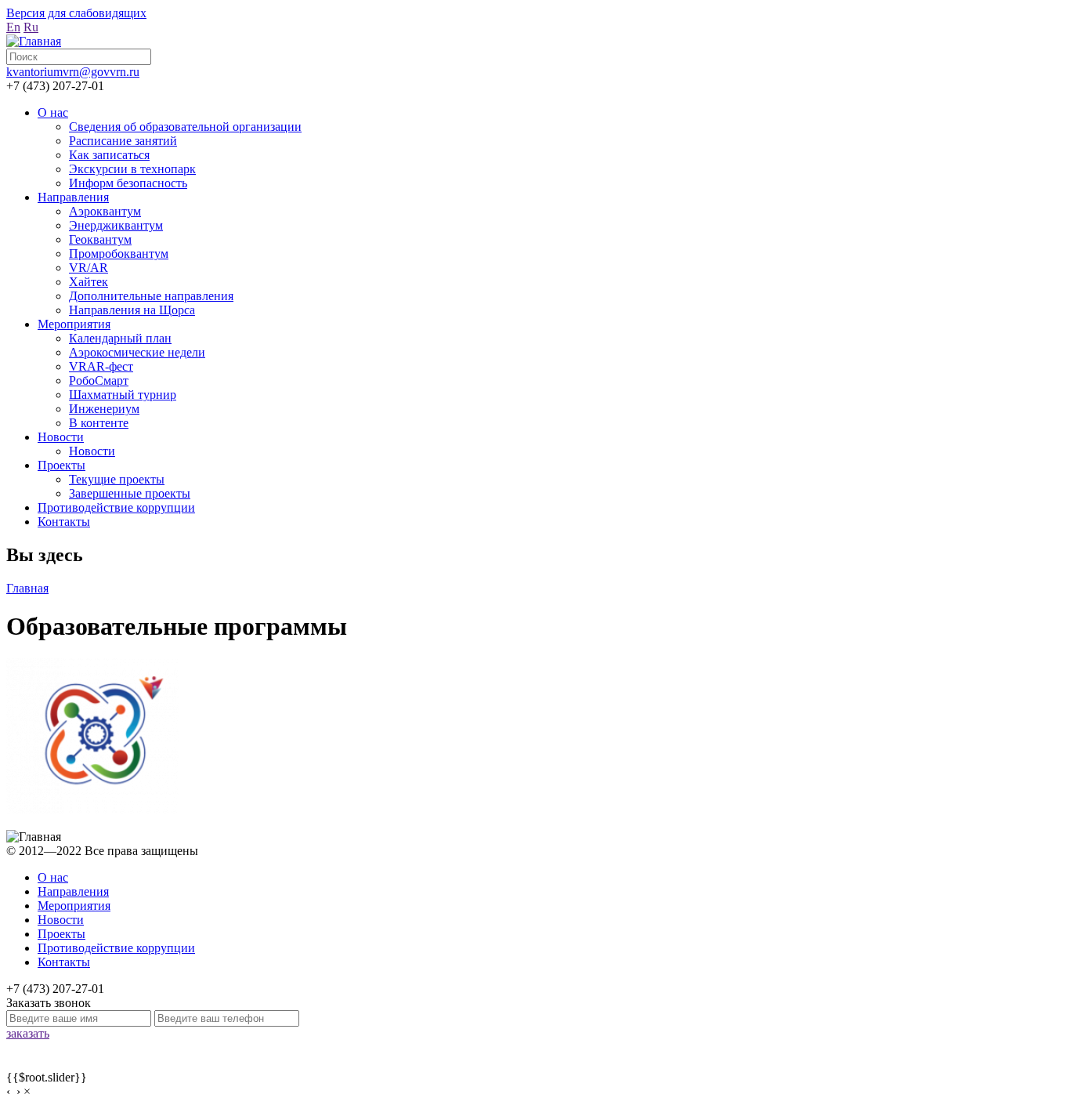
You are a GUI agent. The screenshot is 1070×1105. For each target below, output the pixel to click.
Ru (30, 27)
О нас (53, 112)
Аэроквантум (105, 211)
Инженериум (104, 408)
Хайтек (88, 281)
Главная (27, 588)
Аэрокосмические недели (137, 352)
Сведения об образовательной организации (185, 126)
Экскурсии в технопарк (132, 169)
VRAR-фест (101, 366)
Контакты (64, 521)
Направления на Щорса (132, 310)
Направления (73, 197)
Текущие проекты (116, 479)
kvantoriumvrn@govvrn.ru (72, 71)
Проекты (61, 465)
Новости (61, 437)
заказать (27, 1033)
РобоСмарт (98, 380)
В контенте (98, 422)
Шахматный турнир (122, 394)
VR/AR (88, 267)
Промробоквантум (118, 253)
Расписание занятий (123, 140)
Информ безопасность (128, 183)
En (13, 27)
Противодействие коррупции (116, 507)
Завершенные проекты (129, 493)
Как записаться (109, 154)
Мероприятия (74, 324)
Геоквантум (100, 239)
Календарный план (120, 338)
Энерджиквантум (116, 225)
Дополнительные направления (151, 296)
